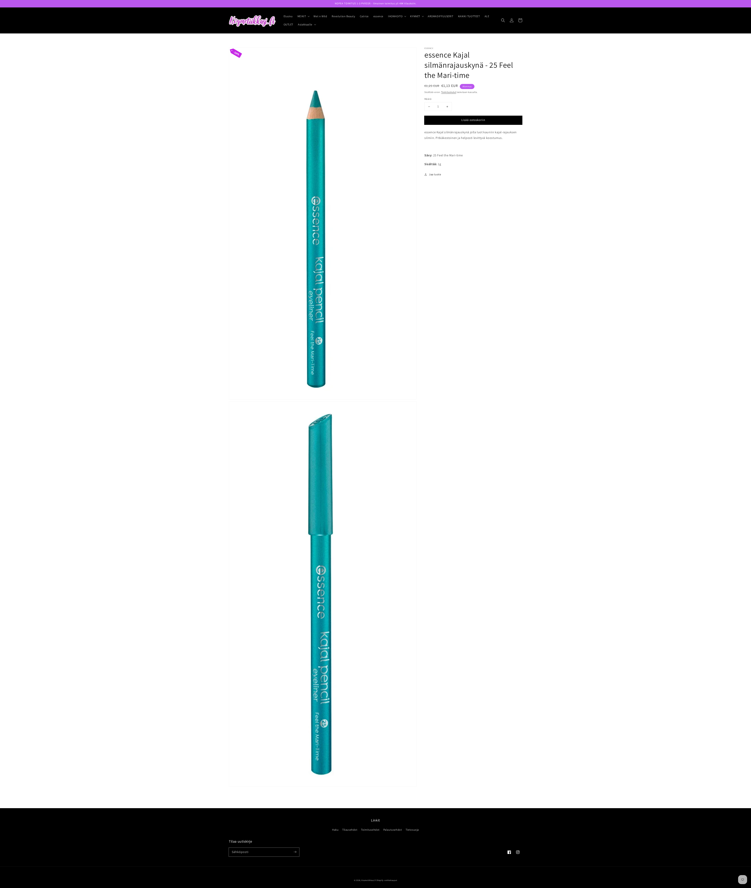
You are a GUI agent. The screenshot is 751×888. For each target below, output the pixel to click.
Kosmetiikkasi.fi (368, 880)
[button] (303, 16)
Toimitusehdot (370, 829)
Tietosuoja (412, 829)
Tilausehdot (350, 829)
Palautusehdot (392, 829)
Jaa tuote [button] (435, 174)
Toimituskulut (448, 92)
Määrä (427, 99)
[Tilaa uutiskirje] (295, 852)
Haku (335, 829)
